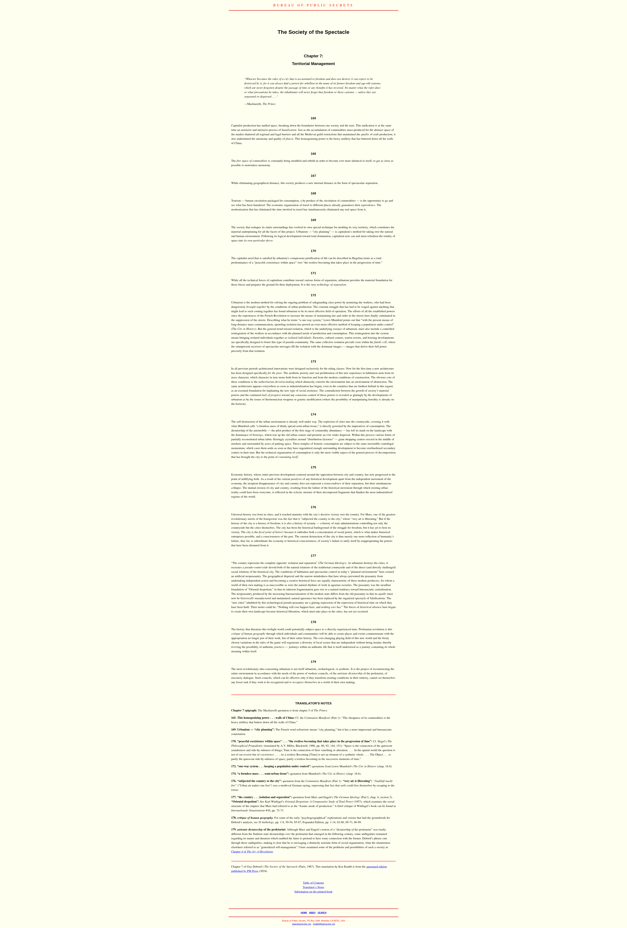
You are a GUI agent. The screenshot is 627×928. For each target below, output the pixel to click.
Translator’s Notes (313, 887)
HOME (304, 913)
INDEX (312, 913)
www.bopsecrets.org (301, 924)
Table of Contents (313, 883)
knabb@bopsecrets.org (324, 924)
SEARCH (322, 913)
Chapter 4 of (252, 851)
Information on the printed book (313, 891)
